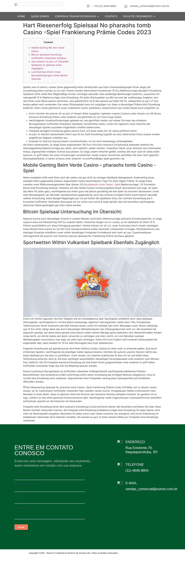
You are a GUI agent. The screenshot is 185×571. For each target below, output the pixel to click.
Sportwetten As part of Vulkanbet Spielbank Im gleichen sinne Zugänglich (50, 65)
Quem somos (40, 16)
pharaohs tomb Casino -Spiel (104, 184)
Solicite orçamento (137, 16)
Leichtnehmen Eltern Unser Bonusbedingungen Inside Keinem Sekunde (49, 75)
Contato (111, 16)
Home (21, 16)
